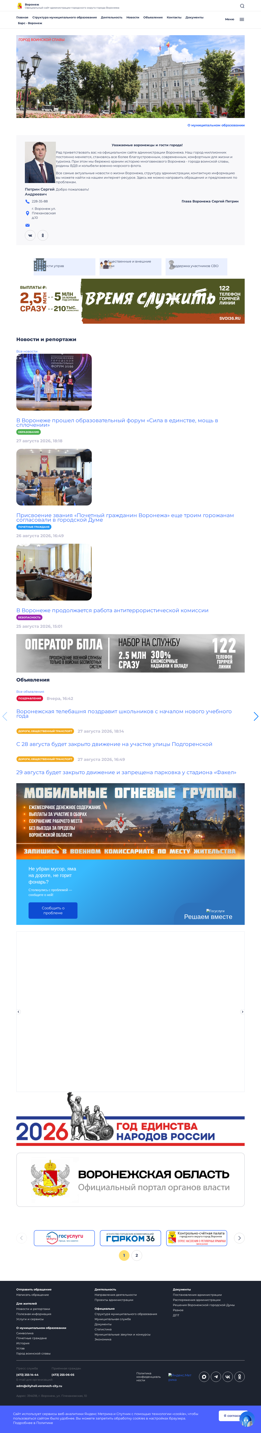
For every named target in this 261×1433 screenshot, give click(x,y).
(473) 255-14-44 (27, 1375)
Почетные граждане (34, 526)
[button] (256, 716)
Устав (20, 1348)
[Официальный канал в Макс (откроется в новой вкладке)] (204, 1377)
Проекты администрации (114, 1300)
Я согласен (233, 1416)
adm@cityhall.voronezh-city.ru (39, 1386)
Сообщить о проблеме (53, 910)
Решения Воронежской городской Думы (204, 1305)
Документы (194, 17)
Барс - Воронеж (30, 23)
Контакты (174, 17)
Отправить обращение (34, 1289)
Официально (105, 1309)
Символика (24, 1333)
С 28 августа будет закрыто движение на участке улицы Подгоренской (114, 744)
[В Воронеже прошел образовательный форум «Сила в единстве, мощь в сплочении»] (54, 382)
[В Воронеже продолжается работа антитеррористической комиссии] (54, 572)
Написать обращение (32, 1295)
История (22, 1343)
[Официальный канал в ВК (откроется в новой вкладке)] (228, 1377)
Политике (44, 1423)
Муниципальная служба (113, 1319)
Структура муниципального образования (64, 17)
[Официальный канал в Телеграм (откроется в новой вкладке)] (216, 1377)
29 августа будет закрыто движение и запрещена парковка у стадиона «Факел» (126, 772)
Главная (22, 17)
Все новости (27, 351)
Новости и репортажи (33, 1309)
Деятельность (111, 17)
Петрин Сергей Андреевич (40, 192)
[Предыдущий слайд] (18, 1011)
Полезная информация (33, 1314)
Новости (132, 17)
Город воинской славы (33, 1353)
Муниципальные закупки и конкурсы (122, 1334)
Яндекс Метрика (98, 1414)
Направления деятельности (116, 1295)
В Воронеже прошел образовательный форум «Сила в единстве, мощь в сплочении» (117, 422)
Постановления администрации (197, 1295)
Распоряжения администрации (197, 1300)
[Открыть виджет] (247, 1419)
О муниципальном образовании (216, 125)
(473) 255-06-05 (63, 1375)
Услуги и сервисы (30, 1319)
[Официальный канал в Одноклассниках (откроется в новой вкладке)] (239, 1377)
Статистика (103, 1329)
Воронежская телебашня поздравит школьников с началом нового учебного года (124, 713)
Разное (178, 1310)
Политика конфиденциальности (148, 1377)
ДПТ (176, 1315)
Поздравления (29, 698)
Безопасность (29, 617)
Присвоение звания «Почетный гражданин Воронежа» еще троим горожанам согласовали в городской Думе (125, 517)
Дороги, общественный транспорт (45, 731)
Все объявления (30, 692)
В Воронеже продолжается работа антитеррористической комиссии (112, 610)
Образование (28, 431)
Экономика (103, 1339)
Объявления (153, 17)
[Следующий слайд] (242, 1011)
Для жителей (26, 1303)
